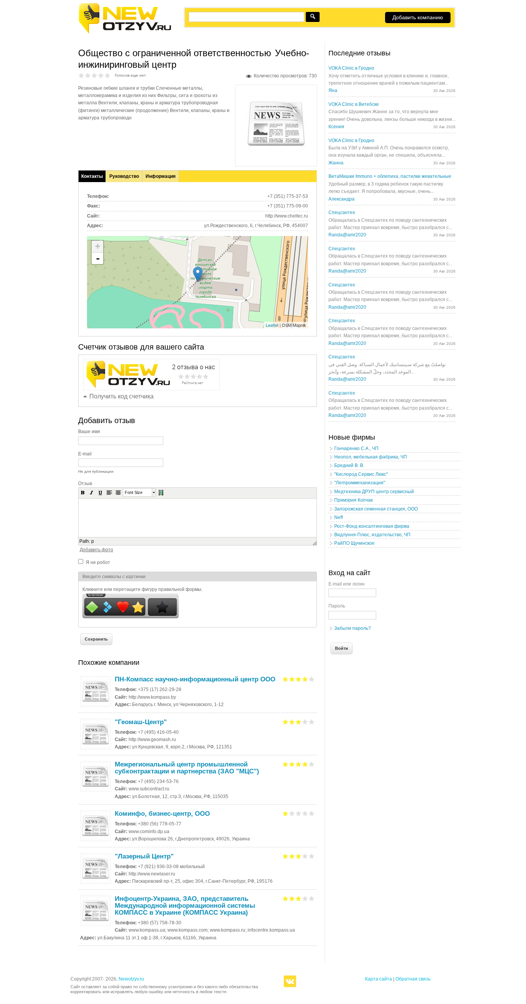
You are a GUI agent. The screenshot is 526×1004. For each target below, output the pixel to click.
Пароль (336, 606)
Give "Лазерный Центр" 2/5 (292, 856)
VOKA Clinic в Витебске (353, 104)
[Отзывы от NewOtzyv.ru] (124, 32)
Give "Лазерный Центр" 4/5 (305, 856)
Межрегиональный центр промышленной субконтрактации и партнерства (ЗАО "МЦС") (187, 768)
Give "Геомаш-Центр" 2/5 (292, 722)
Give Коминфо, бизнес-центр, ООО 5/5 (311, 813)
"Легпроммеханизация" (359, 482)
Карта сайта (378, 979)
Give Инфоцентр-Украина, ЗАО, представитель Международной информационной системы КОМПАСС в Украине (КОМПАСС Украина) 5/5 (311, 898)
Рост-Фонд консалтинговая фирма (371, 526)
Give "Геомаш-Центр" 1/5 (285, 722)
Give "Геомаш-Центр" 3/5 (298, 722)
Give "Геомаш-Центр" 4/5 (305, 722)
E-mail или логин (346, 584)
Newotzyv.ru (131, 979)
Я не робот (98, 562)
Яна (332, 90)
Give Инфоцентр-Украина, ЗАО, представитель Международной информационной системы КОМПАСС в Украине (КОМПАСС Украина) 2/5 (292, 898)
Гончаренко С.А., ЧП (356, 448)
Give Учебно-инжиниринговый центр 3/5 (94, 75)
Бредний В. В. (349, 465)
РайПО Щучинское (354, 543)
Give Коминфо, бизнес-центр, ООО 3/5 (298, 813)
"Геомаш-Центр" (141, 722)
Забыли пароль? (352, 628)
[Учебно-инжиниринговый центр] (276, 151)
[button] (83, 492)
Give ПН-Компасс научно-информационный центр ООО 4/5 (305, 679)
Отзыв (85, 483)
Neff (338, 517)
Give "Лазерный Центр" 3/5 (298, 856)
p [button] (92, 541)
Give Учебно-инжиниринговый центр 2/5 (88, 75)
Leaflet (272, 325)
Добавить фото (96, 549)
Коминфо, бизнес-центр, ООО (162, 813)
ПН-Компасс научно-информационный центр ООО (195, 679)
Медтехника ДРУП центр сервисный (374, 491)
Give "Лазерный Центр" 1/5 (285, 856)
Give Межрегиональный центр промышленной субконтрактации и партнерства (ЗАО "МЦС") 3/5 (298, 764)
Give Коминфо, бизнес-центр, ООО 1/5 (285, 813)
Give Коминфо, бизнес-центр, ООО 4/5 (305, 813)
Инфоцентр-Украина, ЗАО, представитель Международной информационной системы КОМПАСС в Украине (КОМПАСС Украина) (185, 905)
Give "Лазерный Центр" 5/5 (311, 856)
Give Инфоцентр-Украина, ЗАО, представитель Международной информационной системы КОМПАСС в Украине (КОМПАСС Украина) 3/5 (298, 898)
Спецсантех (341, 212)
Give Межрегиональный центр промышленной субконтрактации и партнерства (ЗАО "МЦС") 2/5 (292, 764)
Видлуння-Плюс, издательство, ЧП (372, 534)
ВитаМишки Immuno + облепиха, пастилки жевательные (389, 176)
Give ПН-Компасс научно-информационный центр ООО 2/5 (292, 679)
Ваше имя (89, 431)
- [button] (98, 258)
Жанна (335, 163)
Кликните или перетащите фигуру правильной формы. (142, 589)
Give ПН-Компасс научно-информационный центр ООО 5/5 (311, 679)
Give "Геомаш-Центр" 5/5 (311, 722)
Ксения (336, 126)
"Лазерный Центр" (144, 856)
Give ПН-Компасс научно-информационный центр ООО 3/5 (298, 679)
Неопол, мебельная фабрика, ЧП (370, 457)
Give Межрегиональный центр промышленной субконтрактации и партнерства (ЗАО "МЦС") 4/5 (305, 764)
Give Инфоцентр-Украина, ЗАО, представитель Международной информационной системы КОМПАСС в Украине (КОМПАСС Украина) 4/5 (305, 898)
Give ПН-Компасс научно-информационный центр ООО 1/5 (285, 679)
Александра (341, 199)
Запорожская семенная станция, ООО (376, 509)
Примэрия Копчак (353, 500)
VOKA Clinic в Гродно (351, 68)
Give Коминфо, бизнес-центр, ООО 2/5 (292, 813)
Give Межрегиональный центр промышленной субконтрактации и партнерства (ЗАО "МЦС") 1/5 (285, 764)
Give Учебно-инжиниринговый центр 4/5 (101, 75)
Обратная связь (413, 979)
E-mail (85, 454)
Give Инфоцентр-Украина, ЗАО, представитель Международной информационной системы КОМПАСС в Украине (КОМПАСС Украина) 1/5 (285, 898)
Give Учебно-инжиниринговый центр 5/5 (107, 75)
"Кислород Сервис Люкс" (361, 474)
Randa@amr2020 (347, 235)
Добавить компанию (417, 17)
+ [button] (97, 246)
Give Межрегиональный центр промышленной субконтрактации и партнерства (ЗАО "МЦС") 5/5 (311, 764)
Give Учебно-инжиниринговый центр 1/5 (81, 75)
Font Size (133, 492)
